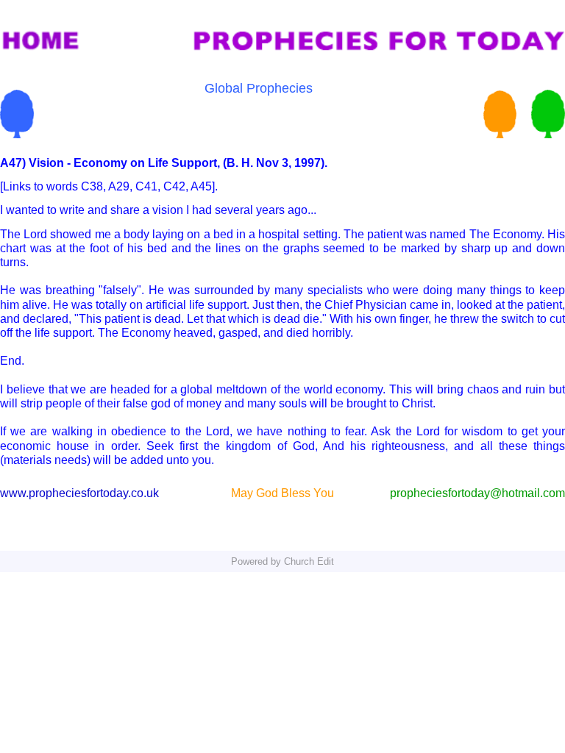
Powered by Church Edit (282, 561)
